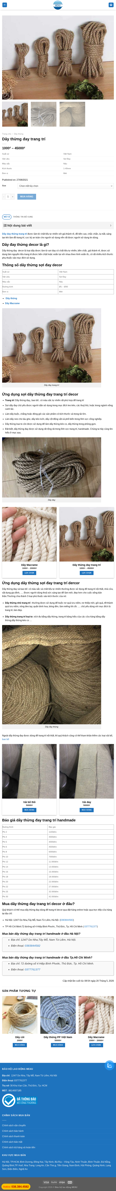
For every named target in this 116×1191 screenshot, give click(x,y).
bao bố (5, 739)
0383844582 (66, 920)
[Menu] (4, 5)
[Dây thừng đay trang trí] (86, 534)
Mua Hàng (26, 196)
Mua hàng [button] (29, 810)
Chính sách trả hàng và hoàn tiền (18, 1147)
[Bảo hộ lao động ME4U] (58, 5)
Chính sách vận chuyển (14, 1125)
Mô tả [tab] (7, 217)
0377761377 (90, 926)
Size (4, 186)
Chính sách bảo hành (13, 1131)
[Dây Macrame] (29, 534)
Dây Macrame (12, 303)
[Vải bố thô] (29, 771)
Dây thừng (18, 134)
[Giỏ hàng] (111, 5)
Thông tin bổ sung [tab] (23, 217)
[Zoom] (6, 96)
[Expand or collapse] (110, 225)
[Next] (108, 57)
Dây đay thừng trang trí (14, 234)
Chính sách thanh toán (13, 1136)
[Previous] (7, 57)
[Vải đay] (86, 771)
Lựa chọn (29, 573)
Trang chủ (6, 134)
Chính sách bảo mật (12, 1142)
